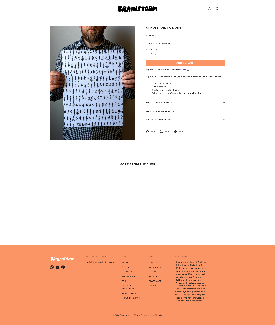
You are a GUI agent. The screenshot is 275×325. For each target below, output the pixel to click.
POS (134, 315)
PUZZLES (153, 272)
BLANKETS (154, 276)
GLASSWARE (155, 281)
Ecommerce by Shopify (151, 315)
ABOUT (125, 262)
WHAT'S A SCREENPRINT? (160, 111)
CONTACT (126, 267)
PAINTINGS (154, 262)
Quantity (151, 50)
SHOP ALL (154, 285)
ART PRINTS (155, 267)
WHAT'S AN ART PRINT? (159, 102)
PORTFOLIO (127, 272)
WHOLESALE (128, 276)
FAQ (124, 281)
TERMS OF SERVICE (131, 298)
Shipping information (159, 120)
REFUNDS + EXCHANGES (128, 287)
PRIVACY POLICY (130, 293)
